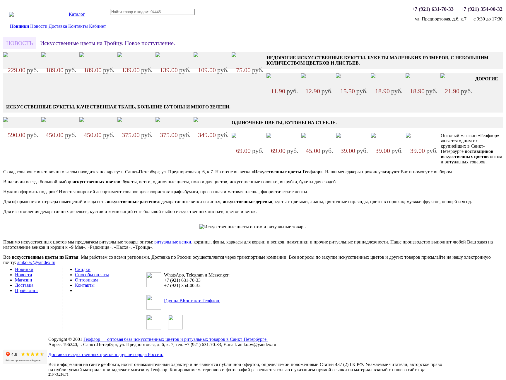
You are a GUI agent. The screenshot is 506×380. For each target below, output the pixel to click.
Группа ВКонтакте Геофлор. (192, 300)
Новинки (19, 26)
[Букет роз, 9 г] (5, 120)
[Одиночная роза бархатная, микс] (408, 136)
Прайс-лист (26, 290)
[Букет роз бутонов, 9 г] (119, 55)
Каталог (77, 14)
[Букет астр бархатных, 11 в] (5, 55)
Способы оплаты (92, 274)
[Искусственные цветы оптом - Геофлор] (11, 15)
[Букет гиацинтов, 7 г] (196, 120)
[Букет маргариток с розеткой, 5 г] (442, 76)
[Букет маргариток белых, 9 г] (196, 55)
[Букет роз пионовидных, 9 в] (119, 120)
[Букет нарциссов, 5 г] (268, 76)
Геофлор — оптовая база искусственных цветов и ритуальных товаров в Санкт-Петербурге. (175, 339)
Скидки (82, 269)
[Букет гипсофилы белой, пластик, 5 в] (234, 55)
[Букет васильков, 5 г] (373, 76)
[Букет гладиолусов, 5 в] (43, 120)
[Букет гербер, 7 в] (157, 55)
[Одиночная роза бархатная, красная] (373, 136)
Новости (38, 26)
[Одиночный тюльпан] (338, 136)
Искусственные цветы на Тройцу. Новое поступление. (107, 43)
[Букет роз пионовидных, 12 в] (157, 120)
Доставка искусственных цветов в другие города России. (105, 354)
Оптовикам (86, 279)
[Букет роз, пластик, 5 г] (303, 76)
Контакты (78, 26)
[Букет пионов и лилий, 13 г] (81, 55)
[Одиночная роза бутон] (268, 136)
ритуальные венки (172, 241)
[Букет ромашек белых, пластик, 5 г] (338, 76)
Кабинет (97, 26)
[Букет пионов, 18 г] (43, 55)
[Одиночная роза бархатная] (234, 136)
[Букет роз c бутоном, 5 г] (81, 120)
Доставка (58, 26)
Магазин (23, 279)
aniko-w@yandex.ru (36, 262)
